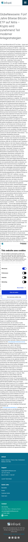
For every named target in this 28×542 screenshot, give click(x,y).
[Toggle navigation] (25, 2)
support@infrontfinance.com (8, 470)
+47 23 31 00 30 (5, 473)
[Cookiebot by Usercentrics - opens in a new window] (20, 244)
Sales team (4, 496)
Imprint (22, 534)
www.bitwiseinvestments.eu (10, 407)
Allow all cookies (14, 292)
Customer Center (5, 493)
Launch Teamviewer (6, 479)
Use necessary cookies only (14, 297)
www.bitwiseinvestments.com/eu (16, 342)
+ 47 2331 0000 (5, 513)
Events (3, 490)
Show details (20, 287)
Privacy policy (7, 534)
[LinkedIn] (12, 537)
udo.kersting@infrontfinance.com (10, 511)
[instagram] (9, 537)
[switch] (24, 273)
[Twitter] (15, 537)
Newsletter (4, 487)
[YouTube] (18, 537)
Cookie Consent (16, 534)
